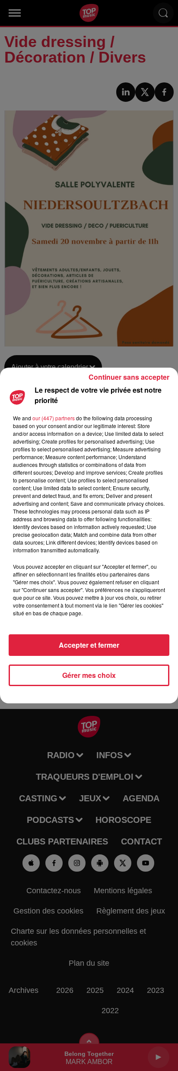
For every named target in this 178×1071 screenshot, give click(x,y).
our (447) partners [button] (53, 418)
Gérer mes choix (89, 675)
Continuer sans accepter (129, 377)
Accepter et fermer (89, 645)
